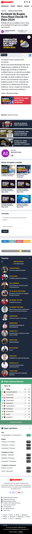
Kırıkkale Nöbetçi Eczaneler (10, 497)
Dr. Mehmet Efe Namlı (16, 307)
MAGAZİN (12, 516)
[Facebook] (10, 492)
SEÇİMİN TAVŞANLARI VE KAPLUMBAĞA (16, 326)
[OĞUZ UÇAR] (4, 357)
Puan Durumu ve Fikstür (9, 504)
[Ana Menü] (29, 2)
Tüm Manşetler (7, 506)
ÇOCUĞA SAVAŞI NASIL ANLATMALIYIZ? (16, 366)
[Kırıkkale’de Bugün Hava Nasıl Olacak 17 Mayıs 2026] (24, 199)
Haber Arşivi (6, 510)
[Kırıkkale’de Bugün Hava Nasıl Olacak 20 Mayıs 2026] (8, 184)
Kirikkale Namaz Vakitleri (9, 501)
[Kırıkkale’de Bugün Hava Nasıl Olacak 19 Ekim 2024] (16, 43)
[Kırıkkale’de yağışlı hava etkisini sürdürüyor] (24, 169)
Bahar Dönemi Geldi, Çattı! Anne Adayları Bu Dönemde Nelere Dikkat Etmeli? (19, 310)
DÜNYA (11, 515)
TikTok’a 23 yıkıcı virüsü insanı (18, 318)
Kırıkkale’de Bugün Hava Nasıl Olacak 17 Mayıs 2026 (23, 206)
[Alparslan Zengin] (5, 153)
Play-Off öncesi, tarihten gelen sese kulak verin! (18, 286)
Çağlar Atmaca (18, 261)
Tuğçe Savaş (13, 371)
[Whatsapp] (22, 492)
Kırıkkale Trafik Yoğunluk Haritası (11, 503)
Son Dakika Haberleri (8, 508)
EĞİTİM (17, 515)
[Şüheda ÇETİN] (4, 365)
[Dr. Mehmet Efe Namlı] (4, 309)
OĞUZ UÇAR (12, 356)
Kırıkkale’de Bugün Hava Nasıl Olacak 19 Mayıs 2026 (23, 191)
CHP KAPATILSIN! (18, 264)
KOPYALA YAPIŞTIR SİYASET (17, 270)
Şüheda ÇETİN (13, 363)
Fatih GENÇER (13, 348)
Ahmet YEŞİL (13, 340)
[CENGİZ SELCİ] (4, 333)
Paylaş (5, 54)
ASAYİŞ (13, 6)
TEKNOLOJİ (18, 518)
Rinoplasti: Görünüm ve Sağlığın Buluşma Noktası (19, 294)
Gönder (5, 231)
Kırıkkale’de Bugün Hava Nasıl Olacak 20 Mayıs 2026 (7, 191)
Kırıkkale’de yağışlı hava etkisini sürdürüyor (22, 176)
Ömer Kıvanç (13, 323)
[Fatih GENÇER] (4, 349)
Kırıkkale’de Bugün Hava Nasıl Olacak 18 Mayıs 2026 (7, 206)
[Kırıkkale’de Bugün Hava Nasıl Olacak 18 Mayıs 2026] (8, 199)
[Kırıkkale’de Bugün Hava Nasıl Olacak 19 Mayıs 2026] (24, 184)
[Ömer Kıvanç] (4, 325)
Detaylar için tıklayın (16, 422)
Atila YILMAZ (13, 276)
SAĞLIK (28, 516)
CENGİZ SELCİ (13, 331)
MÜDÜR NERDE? (14, 342)
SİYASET (26, 6)
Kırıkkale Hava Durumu (9, 499)
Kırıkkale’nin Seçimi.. (15, 302)
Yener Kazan (13, 316)
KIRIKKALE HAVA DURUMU (15, 11)
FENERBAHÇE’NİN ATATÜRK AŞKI (19, 358)
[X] (13, 492)
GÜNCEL (19, 6)
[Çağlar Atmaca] (6, 261)
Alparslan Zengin (16, 152)
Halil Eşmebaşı (14, 283)
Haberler (3, 11)
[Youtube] (19, 492)
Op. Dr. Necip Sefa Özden (17, 291)
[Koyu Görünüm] (25, 2)
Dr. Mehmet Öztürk (15, 300)
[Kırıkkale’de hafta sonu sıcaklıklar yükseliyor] (8, 169)
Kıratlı (11, 350)
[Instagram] (16, 492)
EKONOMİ (24, 515)
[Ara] (27, 2)
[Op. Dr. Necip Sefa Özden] (4, 293)
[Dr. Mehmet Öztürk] (4, 301)
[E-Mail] (12, 155)
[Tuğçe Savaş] (4, 373)
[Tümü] (30, 258)
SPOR (11, 518)
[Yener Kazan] (4, 317)
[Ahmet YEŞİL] (4, 341)
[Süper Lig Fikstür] (30, 428)
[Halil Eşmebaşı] (4, 285)
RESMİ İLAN (5, 6)
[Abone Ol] (30, 55)
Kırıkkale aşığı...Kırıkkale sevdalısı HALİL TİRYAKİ (19, 334)
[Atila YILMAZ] (4, 277)
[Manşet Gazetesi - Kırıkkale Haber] (7, 2)
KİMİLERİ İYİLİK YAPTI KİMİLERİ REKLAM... (18, 374)
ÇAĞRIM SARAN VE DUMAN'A (18, 278)
